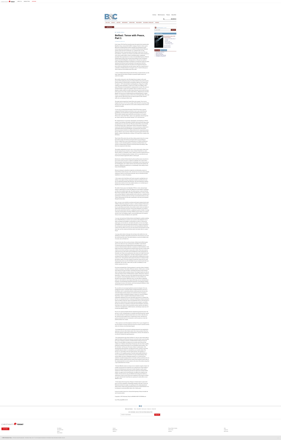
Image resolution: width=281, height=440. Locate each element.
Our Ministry (59, 428)
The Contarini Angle (168, 42)
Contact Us (226, 429)
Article (109, 27)
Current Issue (158, 33)
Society (113, 22)
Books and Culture (128, 408)
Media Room (115, 429)
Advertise (170, 431)
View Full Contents (167, 45)
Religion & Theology (148, 22)
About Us (19, 1)
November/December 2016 (169, 36)
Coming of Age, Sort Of (169, 43)
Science (157, 22)
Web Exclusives (161, 14)
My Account (226, 431)
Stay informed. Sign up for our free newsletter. (140, 412)
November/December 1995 (120, 41)
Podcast (168, 14)
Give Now (34, 1)
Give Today (5, 428)
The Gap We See (60, 429)
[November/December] (158, 41)
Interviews (125, 22)
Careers (114, 428)
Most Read (157, 50)
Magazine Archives (167, 47)
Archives (154, 14)
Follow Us (114, 431)
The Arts (107, 22)
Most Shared (164, 50)
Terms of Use (170, 429)
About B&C (173, 14)
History (119, 22)
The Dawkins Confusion (160, 52)
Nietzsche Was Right (159, 54)
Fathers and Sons (159, 53)
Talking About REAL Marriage (161, 55)
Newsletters (27, 1)
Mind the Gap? (167, 41)
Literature (132, 22)
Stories (58, 431)
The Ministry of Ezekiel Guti (160, 56)
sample (165, 27)
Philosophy (139, 22)
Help (225, 428)
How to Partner (59, 432)
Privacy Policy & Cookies (172, 428)
